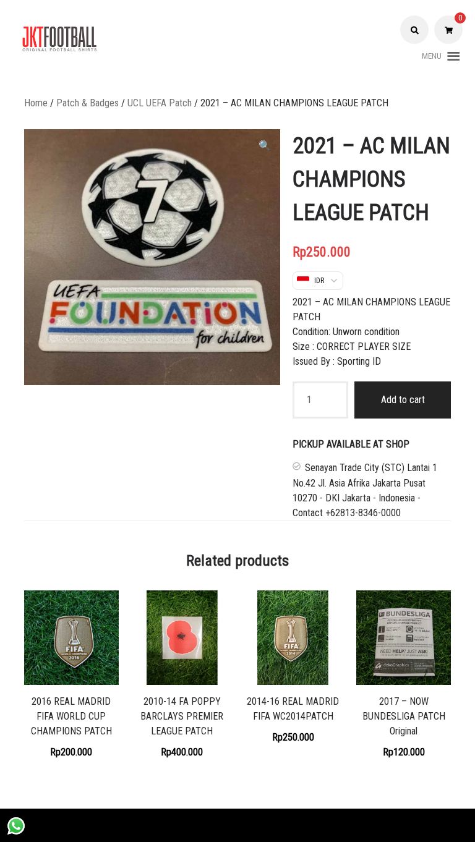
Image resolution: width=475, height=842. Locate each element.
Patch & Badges (87, 103)
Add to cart (403, 400)
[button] (432, 56)
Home (36, 103)
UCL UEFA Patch (159, 103)
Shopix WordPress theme (285, 825)
